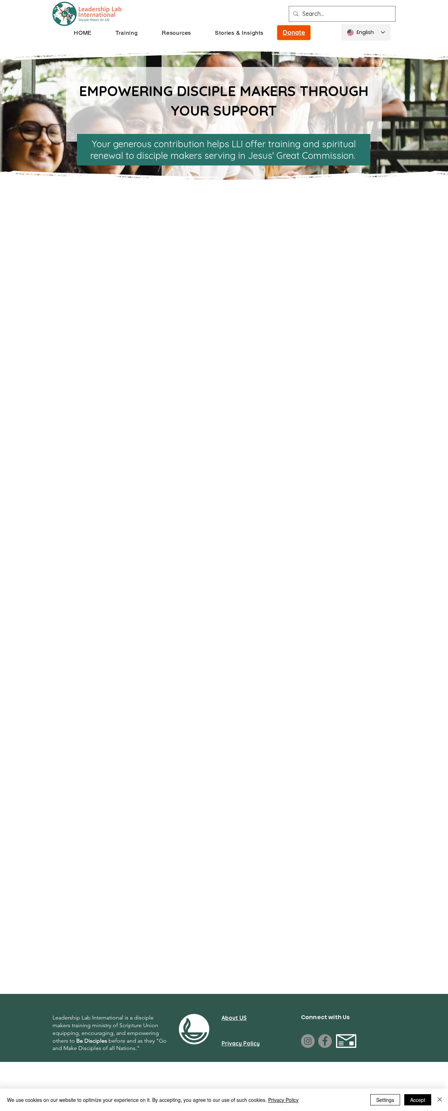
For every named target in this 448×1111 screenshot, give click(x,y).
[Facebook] (325, 1041)
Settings (385, 1099)
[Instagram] (308, 1041)
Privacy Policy (283, 1099)
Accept (417, 1099)
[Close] (439, 1099)
